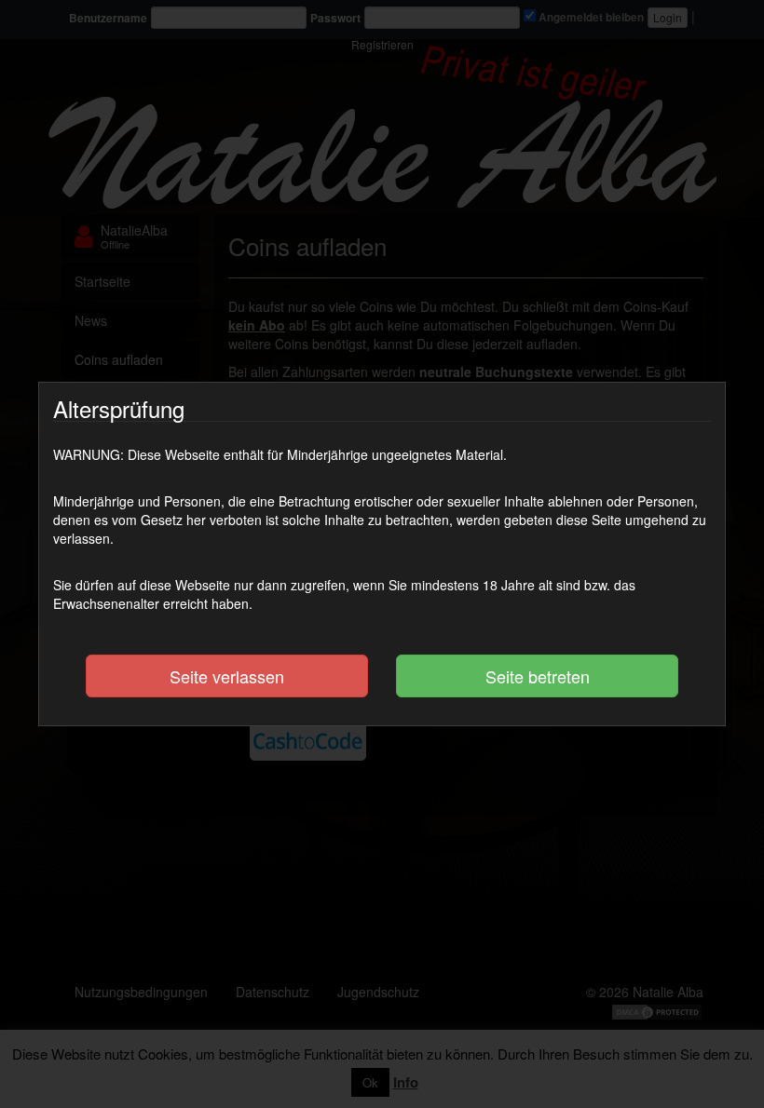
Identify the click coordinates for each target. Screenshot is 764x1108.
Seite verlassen (227, 676)
